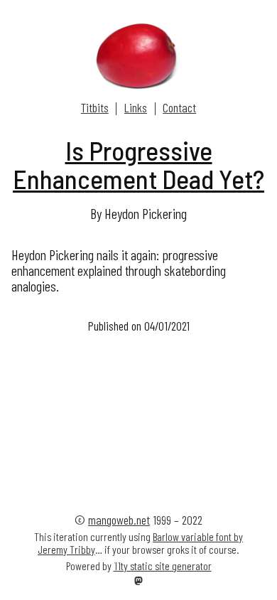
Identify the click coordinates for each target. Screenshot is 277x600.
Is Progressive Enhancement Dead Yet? (138, 164)
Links (135, 107)
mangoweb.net (119, 519)
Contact (179, 107)
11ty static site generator (163, 565)
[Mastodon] (138, 582)
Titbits (95, 107)
